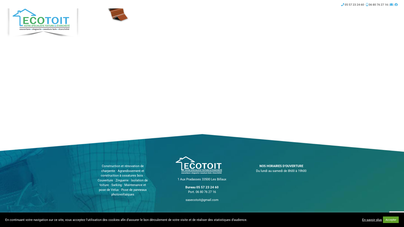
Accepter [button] (390, 219)
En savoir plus (372, 220)
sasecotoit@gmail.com (202, 200)
